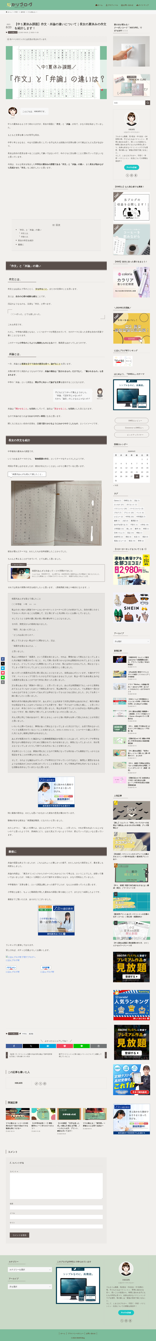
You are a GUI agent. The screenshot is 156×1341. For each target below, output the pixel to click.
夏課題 (31, 1034)
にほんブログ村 (13, 960)
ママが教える (13, 32)
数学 (138, 528)
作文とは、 (25, 233)
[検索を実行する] (147, 102)
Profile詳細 (132, 167)
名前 (11, 1203)
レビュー (118, 516)
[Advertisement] (56, 194)
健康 (117, 520)
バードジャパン (136, 508)
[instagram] (44, 1083)
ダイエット (132, 504)
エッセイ (119, 504)
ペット (140, 512)
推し (129, 528)
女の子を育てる (121, 524)
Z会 (136, 500)
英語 (145, 536)
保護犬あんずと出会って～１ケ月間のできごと (52, 570)
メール (12, 1213)
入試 (125, 520)
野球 (141, 541)
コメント (14, 1171)
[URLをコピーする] (98, 1046)
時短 (139, 532)
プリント (129, 512)
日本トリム (119, 532)
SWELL (128, 500)
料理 (146, 528)
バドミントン (120, 508)
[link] (36, 1083)
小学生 (144, 524)
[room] (135, 175)
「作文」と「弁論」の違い (29, 229)
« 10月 (115, 485)
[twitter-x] (40, 1083)
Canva (117, 500)
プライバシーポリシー (76, 1333)
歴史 (128, 536)
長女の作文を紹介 (26, 240)
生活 (137, 536)
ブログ (117, 512)
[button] (14, 1046)
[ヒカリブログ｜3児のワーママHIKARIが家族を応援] (19, 5)
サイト (12, 1222)
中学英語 (140, 516)
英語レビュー (120, 541)
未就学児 (118, 536)
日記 (130, 532)
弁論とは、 (25, 236)
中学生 (24, 1034)
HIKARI (18, 1083)
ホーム (62, 1333)
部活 (132, 541)
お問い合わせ (91, 1333)
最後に (21, 244)
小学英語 (119, 528)
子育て (134, 524)
